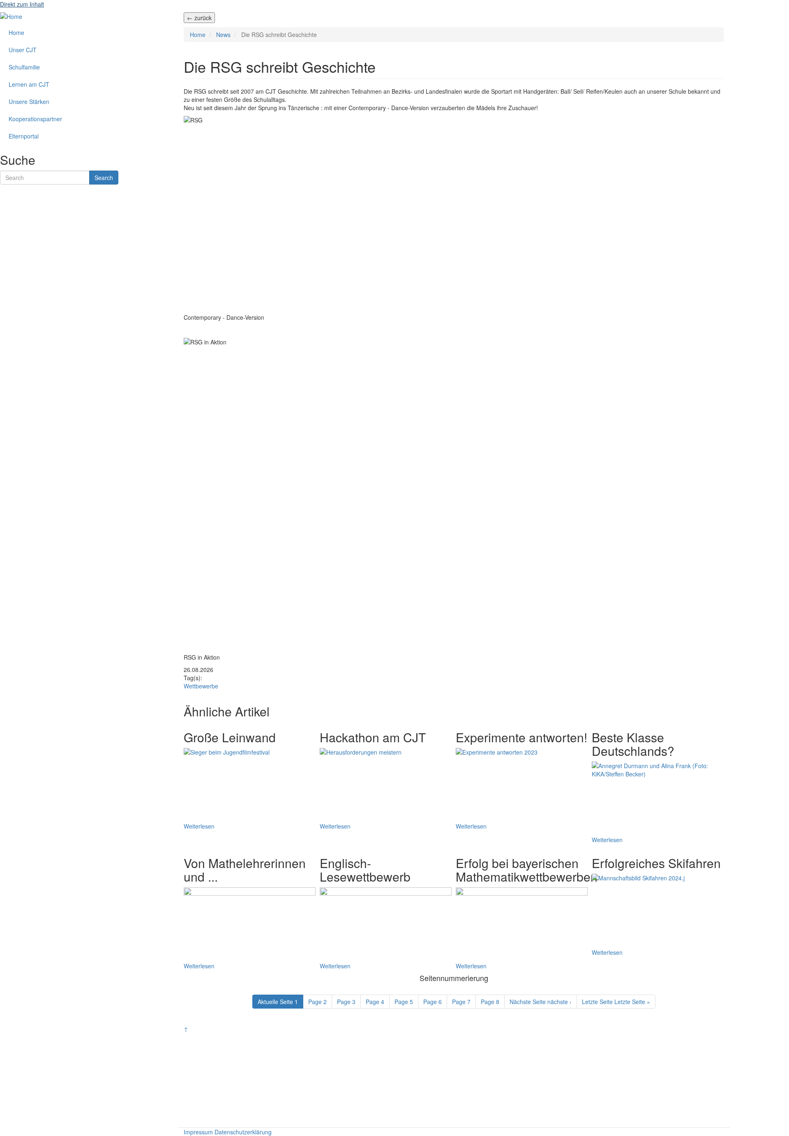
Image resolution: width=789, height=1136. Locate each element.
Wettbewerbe (201, 686)
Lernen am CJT (29, 84)
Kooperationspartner (35, 119)
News (223, 34)
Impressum (198, 1132)
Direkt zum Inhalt (22, 4)
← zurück (199, 18)
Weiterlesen (199, 826)
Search (104, 177)
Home (197, 34)
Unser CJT (23, 50)
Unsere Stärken (29, 101)
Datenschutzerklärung (243, 1132)
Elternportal (24, 136)
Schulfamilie (24, 67)
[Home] (11, 16)
